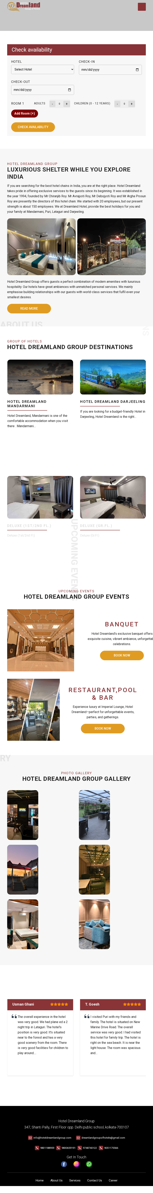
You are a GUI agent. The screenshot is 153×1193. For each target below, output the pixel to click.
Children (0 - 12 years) (92, 103)
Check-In (87, 62)
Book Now (122, 655)
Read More (29, 308)
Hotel (16, 62)
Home (40, 1180)
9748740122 (90, 1147)
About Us (56, 1180)
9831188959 (47, 1147)
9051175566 (111, 1147)
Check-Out (20, 82)
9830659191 (69, 1147)
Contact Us (94, 1180)
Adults (39, 103)
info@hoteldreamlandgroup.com (52, 1137)
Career (113, 1180)
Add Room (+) (24, 113)
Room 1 (17, 103)
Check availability (33, 127)
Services (74, 1180)
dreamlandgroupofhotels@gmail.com (103, 1137)
